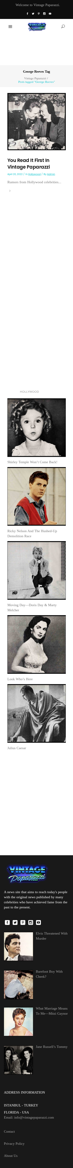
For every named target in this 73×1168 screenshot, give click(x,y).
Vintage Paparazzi (35, 78)
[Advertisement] (36, 49)
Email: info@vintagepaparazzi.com (29, 1117)
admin (51, 174)
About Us (11, 1156)
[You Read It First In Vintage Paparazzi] (36, 121)
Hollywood (34, 174)
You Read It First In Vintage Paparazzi (28, 163)
